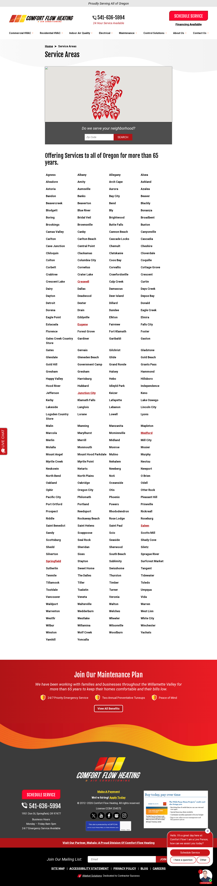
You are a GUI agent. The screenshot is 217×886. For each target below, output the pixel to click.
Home (49, 46)
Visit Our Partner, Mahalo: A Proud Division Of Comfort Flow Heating (109, 842)
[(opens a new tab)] (176, 828)
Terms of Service (110, 827)
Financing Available (189, 24)
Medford (147, 433)
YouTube (101, 815)
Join (163, 859)
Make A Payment (108, 791)
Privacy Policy (99, 827)
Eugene (83, 324)
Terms (128, 829)
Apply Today (117, 797)
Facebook (108, 815)
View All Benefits (108, 708)
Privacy (123, 829)
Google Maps (116, 815)
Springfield (53, 561)
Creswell (83, 281)
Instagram (124, 815)
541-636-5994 (111, 17)
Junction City (87, 393)
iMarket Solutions (92, 875)
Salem (145, 525)
